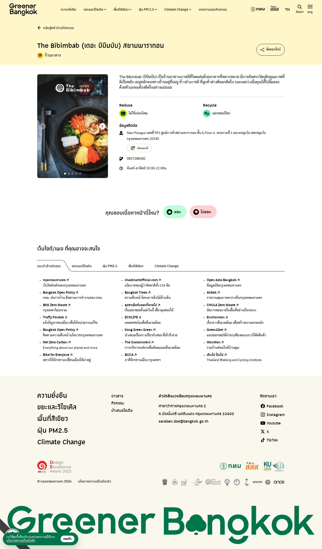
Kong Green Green (138, 329)
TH (287, 9)
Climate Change (176, 9)
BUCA (129, 354)
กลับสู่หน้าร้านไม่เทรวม (58, 27)
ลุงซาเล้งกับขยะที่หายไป (141, 304)
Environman (216, 317)
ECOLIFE (131, 317)
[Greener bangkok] (23, 9)
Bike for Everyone (56, 354)
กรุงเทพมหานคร (54, 279)
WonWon (213, 342)
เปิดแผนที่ (142, 148)
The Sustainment (137, 342)
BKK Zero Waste (55, 304)
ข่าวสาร (117, 396)
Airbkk (212, 292)
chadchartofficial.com (141, 279)
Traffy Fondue (53, 317)
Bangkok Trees (136, 292)
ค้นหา (300, 11)
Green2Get (215, 329)
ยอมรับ (67, 538)
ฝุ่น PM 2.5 (146, 9)
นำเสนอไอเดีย (122, 410)
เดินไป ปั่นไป (215, 354)
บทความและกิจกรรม (213, 9)
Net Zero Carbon (55, 342)
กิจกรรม (117, 403)
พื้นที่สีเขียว (121, 9)
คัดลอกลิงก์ (273, 49)
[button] (102, 126)
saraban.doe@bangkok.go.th (183, 421)
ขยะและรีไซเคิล (93, 9)
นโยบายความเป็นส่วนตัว (94, 481)
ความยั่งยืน (68, 9)
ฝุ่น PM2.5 (52, 431)
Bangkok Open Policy (59, 292)
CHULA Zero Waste (221, 304)
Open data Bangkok (221, 279)
